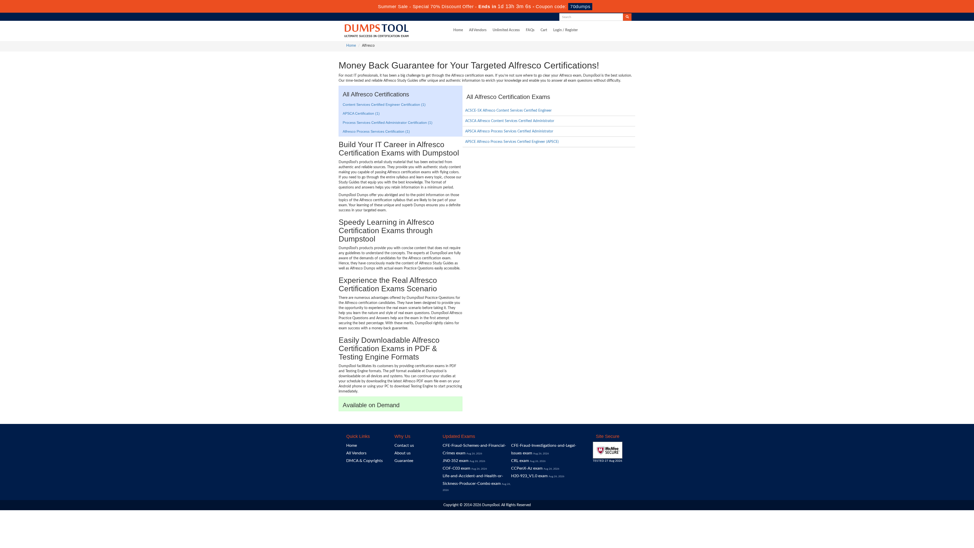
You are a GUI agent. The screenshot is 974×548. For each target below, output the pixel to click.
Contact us (404, 445)
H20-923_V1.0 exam (529, 476)
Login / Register (565, 30)
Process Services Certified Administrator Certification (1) (387, 123)
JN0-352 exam (455, 461)
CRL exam (520, 461)
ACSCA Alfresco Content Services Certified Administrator (509, 121)
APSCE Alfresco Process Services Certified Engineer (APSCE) (512, 142)
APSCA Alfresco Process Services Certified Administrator (509, 131)
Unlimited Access (506, 30)
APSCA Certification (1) (361, 113)
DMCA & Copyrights (364, 461)
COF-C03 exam (456, 468)
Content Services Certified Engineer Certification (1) (384, 104)
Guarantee (403, 461)
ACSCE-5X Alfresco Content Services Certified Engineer (508, 110)
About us (402, 453)
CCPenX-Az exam (527, 468)
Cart (544, 30)
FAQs (530, 30)
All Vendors (477, 30)
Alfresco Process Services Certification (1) (376, 131)
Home (458, 30)
